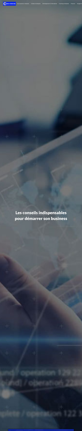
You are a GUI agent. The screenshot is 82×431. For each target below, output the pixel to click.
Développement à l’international (49, 3)
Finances (73, 3)
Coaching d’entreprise (64, 3)
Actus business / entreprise (23, 3)
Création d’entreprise (36, 3)
